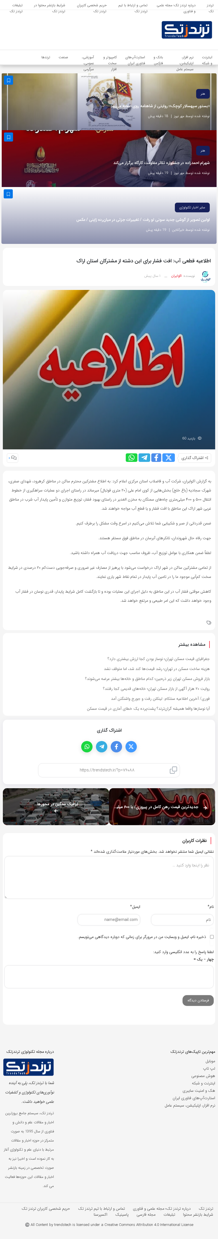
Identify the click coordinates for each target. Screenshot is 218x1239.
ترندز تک (206, 1208)
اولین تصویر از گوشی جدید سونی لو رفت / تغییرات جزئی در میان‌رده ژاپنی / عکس (143, 220)
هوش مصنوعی (203, 1076)
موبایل (210, 1061)
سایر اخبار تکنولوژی (192, 207)
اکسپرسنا (100, 1214)
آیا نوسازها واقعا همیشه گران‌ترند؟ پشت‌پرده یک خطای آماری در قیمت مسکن (148, 708)
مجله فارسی (146, 1214)
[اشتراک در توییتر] (168, 457)
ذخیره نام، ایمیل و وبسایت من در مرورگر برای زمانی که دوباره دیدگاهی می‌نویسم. (142, 937)
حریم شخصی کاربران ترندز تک (46, 1208)
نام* (210, 907)
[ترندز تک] (180, 30)
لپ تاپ (209, 1068)
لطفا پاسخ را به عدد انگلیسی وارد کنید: (183, 952)
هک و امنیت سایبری (199, 1091)
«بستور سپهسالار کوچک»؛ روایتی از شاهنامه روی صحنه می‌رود (160, 106)
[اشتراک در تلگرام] (144, 457)
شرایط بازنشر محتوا (198, 1214)
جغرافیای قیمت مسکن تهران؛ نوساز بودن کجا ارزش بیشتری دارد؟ (159, 659)
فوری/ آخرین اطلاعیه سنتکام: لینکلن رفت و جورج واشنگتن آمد (160, 699)
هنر (203, 93)
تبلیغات (169, 1214)
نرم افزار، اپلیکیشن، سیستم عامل (190, 1105)
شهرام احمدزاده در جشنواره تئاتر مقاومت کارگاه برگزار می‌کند (161, 163)
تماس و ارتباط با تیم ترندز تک (101, 1208)
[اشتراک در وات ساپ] (131, 457)
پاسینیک (122, 1214)
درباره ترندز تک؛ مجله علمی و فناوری (162, 1208)
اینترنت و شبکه (203, 1083)
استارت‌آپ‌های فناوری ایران (194, 1098)
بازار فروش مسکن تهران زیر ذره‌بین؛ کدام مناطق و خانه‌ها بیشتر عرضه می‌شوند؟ (147, 679)
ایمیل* (135, 907)
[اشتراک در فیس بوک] (156, 457)
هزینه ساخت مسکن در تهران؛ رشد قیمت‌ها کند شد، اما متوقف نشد (157, 669)
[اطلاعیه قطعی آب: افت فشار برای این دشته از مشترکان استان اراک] (109, 369)
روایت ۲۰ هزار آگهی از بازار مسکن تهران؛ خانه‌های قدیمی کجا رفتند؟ (156, 689)
